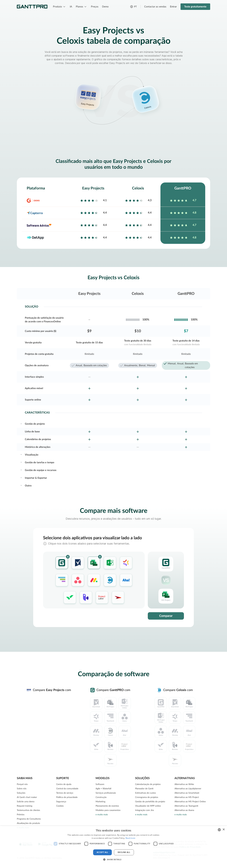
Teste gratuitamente (195, 6)
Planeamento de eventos (107, 806)
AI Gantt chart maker (27, 797)
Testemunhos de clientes (28, 810)
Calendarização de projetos (148, 784)
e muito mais (102, 815)
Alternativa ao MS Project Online (190, 802)
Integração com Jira (144, 810)
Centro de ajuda (63, 784)
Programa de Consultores (29, 819)
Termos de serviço (64, 793)
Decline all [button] (124, 852)
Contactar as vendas (155, 6)
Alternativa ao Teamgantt (186, 806)
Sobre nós (21, 789)
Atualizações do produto (28, 823)
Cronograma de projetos (146, 797)
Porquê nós (22, 784)
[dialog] (113, 845)
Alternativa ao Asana (184, 810)
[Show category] (21, 423)
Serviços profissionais (106, 793)
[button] (113, 859)
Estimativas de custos (145, 793)
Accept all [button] (102, 852)
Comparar (165, 615)
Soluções (21, 793)
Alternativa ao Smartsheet (186, 793)
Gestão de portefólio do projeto (150, 802)
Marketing (100, 802)
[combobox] (219, 829)
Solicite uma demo (25, 802)
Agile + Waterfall (103, 789)
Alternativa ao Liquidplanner (187, 789)
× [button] (223, 829)
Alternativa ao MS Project (186, 797)
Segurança (61, 802)
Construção (101, 797)
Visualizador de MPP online (148, 806)
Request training (24, 806)
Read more (130, 838)
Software (100, 784)
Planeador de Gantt (144, 789)
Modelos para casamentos (108, 810)
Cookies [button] (60, 806)
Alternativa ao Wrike (184, 784)
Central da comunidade (67, 789)
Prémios (20, 815)
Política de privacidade (67, 797)
